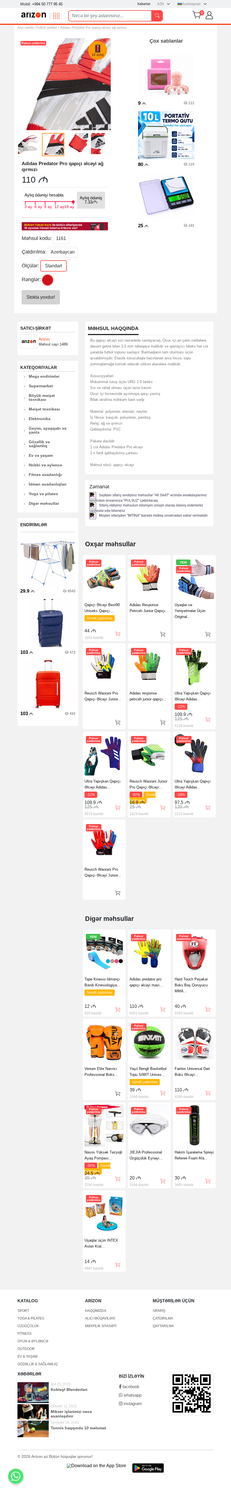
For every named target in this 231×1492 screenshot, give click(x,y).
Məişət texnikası (44, 409)
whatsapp (132, 1395)
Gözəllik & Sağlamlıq (37, 1364)
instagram (132, 1403)
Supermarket (41, 386)
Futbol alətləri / (47, 28)
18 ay (69, 206)
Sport (23, 1310)
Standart (53, 265)
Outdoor (26, 1349)
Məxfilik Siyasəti (100, 1326)
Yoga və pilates (43, 493)
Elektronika (39, 418)
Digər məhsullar (44, 503)
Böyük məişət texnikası (42, 397)
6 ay (38, 206)
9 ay (48, 206)
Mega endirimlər (44, 376)
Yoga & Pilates (30, 1318)
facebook (130, 1386)
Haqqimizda (95, 1310)
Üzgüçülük (28, 1326)
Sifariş (159, 1310)
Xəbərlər (143, 4)
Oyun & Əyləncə (32, 1341)
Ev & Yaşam (27, 1356)
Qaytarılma (163, 1326)
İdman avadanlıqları (47, 484)
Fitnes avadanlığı (45, 474)
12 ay (59, 206)
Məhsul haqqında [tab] (113, 328)
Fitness (24, 1333)
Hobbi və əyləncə (45, 465)
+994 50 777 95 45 (47, 4)
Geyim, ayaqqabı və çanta (47, 430)
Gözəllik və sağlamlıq (39, 444)
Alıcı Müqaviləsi (100, 1318)
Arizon (44, 339)
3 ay (28, 206)
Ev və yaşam (41, 455)
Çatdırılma (163, 1318)
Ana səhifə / (26, 28)
